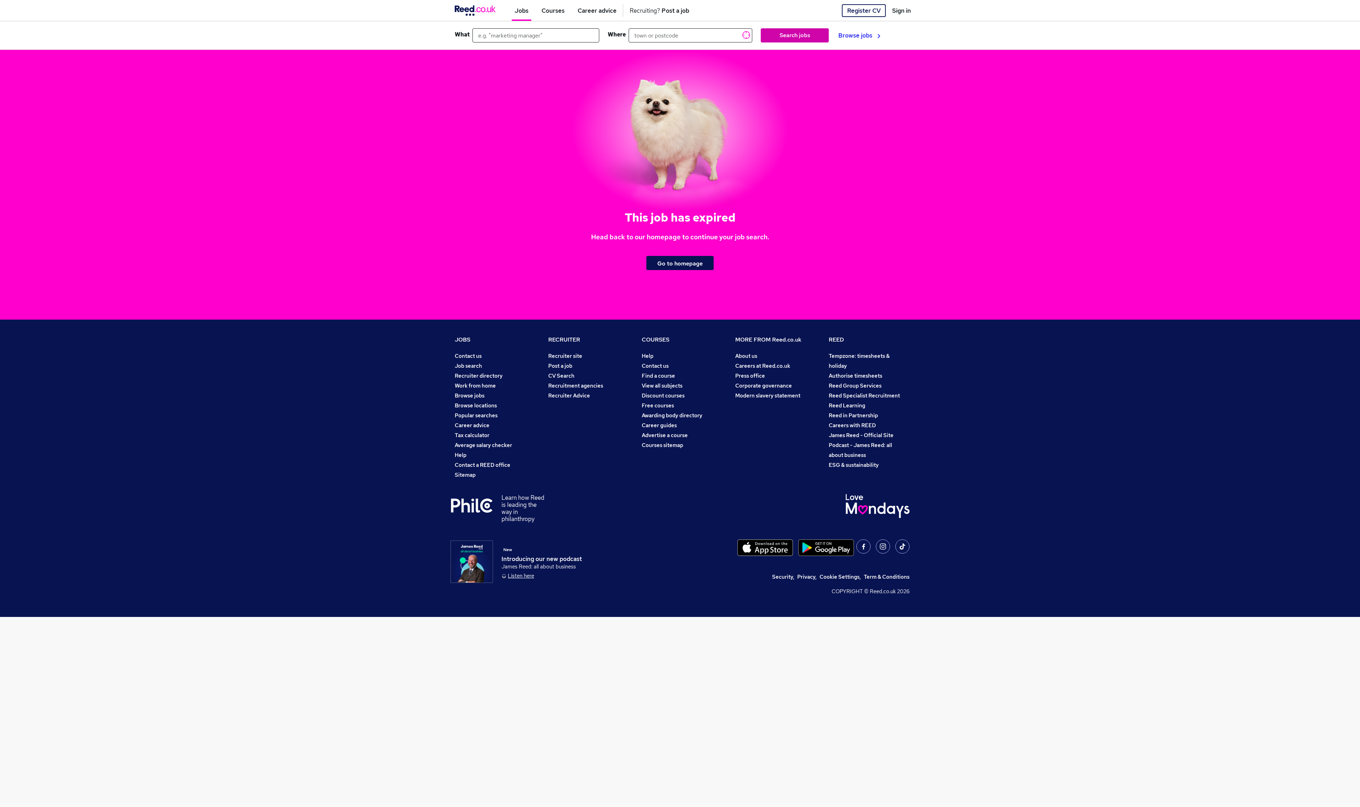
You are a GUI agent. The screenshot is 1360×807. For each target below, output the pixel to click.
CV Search (561, 375)
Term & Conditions (887, 576)
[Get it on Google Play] (826, 547)
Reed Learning (847, 405)
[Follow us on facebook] (863, 546)
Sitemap (465, 474)
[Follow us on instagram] (883, 546)
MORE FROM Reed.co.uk (768, 339)
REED (836, 339)
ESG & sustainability (854, 465)
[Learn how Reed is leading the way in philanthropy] (476, 508)
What (462, 34)
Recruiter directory (479, 375)
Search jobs (795, 35)
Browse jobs (855, 35)
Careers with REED (852, 425)
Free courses (658, 405)
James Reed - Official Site (861, 435)
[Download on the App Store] (765, 547)
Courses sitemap (662, 445)
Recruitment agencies (575, 385)
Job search (468, 365)
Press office (750, 375)
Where (617, 34)
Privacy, (807, 576)
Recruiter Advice (569, 395)
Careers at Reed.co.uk (762, 365)
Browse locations (476, 405)
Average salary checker (483, 445)
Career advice (472, 425)
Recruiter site (565, 356)
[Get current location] (745, 34)
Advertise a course (665, 435)
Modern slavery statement (767, 395)
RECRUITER (564, 339)
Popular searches (476, 415)
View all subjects (662, 385)
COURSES (655, 339)
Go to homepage (680, 263)
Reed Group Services (855, 385)
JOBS (462, 339)
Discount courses (663, 395)
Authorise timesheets (855, 375)
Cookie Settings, (840, 576)
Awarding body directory (672, 415)
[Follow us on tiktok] (902, 546)
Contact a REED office (482, 465)
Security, (783, 576)
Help (460, 455)
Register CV (864, 11)
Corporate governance (763, 385)
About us (746, 356)
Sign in (901, 11)
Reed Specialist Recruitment (864, 395)
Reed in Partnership (853, 415)
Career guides (659, 425)
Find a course (658, 375)
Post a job (560, 365)
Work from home (475, 385)
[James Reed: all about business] (471, 561)
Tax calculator (472, 435)
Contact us (468, 356)
